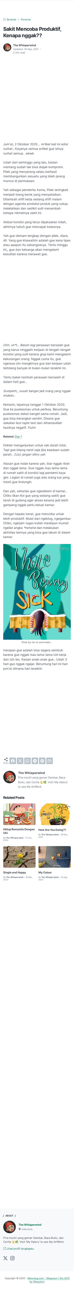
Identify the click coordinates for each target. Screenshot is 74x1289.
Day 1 (18, 436)
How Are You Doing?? (52, 830)
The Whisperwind (29, 1224)
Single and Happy (14, 872)
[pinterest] (42, 761)
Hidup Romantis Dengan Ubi (19, 831)
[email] (49, 761)
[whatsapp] (27, 761)
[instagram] (12, 1258)
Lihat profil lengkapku (20, 1248)
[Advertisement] (37, 96)
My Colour (45, 872)
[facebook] (13, 761)
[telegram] (35, 761)
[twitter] (20, 761)
